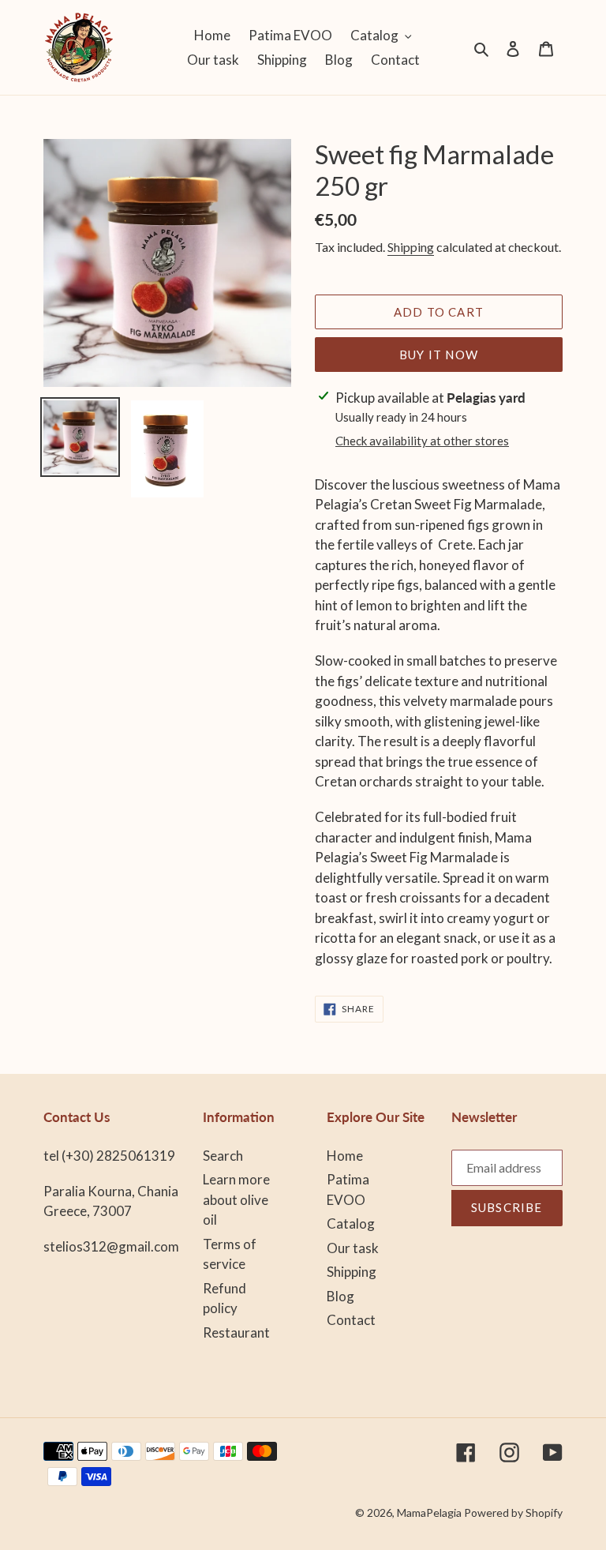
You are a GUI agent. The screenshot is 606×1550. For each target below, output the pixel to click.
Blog (340, 1296)
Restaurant (236, 1332)
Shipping (410, 246)
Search (223, 1155)
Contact (351, 1320)
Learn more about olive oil (236, 1199)
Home (345, 1155)
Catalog (351, 1223)
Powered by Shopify (513, 1512)
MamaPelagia (429, 1512)
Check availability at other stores (422, 440)
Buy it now (438, 354)
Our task (353, 1248)
